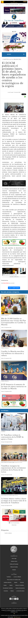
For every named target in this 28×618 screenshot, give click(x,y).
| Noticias (16, 495)
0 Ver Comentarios (14, 522)
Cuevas (5, 585)
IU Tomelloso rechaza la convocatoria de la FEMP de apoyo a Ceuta (12, 437)
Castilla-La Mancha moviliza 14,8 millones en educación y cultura (12, 353)
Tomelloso (3, 431)
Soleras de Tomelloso (19, 585)
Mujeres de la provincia (20, 588)
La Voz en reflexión (17, 576)
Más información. (17, 617)
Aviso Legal (14, 558)
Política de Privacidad (14, 564)
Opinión (15, 582)
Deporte (10, 585)
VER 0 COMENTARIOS (14, 287)
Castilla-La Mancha (12, 59)
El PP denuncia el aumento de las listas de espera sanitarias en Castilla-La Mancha (13, 386)
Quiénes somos (14, 561)
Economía (6, 590)
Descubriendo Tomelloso (8, 588)
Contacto (14, 569)
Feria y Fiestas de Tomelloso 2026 (7, 462)
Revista (12, 590)
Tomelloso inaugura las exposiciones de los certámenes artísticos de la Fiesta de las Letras (13, 469)
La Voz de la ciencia (20, 590)
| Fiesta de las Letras (18, 462)
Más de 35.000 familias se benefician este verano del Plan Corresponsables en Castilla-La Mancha (13, 321)
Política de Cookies (14, 566)
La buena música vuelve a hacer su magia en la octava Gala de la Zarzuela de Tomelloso (13, 500)
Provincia (22, 582)
